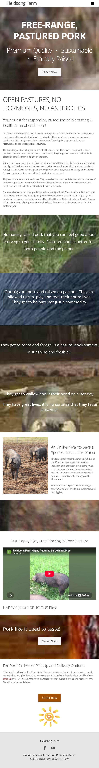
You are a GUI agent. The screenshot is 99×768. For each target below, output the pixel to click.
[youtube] (53, 747)
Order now (49, 698)
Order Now (49, 72)
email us (7, 678)
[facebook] (45, 747)
